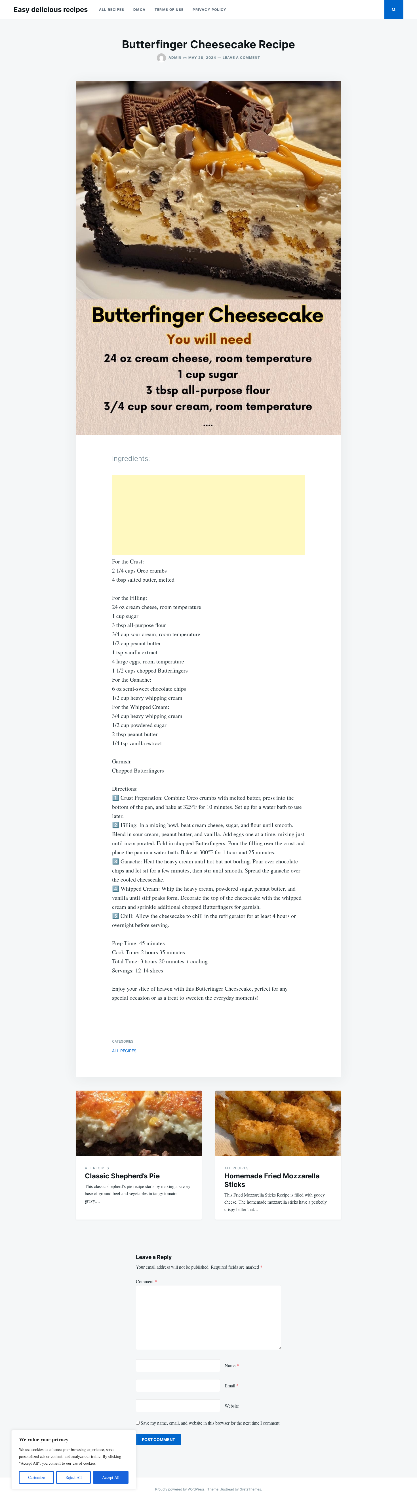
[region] (73, 1460)
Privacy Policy (209, 9)
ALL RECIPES (111, 9)
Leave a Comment (241, 57)
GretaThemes (250, 1489)
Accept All (110, 1477)
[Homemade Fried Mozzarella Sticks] (278, 1123)
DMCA (139, 9)
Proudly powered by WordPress (180, 1489)
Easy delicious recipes (51, 9)
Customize (36, 1477)
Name (232, 1365)
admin (175, 57)
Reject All (74, 1477)
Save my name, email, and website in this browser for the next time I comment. (211, 1423)
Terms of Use (169, 9)
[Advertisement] (208, 515)
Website (232, 1406)
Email (232, 1386)
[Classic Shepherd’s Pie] (139, 1123)
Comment (146, 1281)
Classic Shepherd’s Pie (122, 1176)
